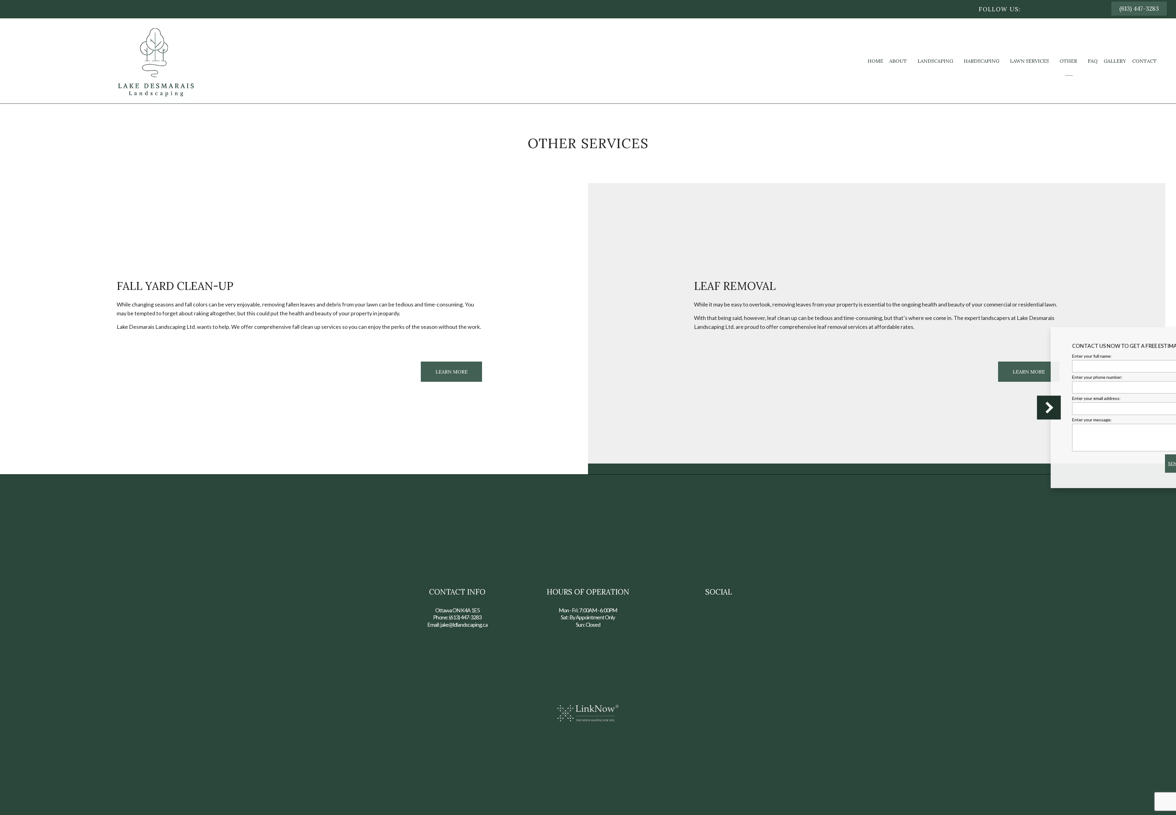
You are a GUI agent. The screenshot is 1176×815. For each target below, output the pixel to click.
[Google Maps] (1060, 9)
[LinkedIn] (1052, 9)
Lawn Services (1029, 61)
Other (1068, 61)
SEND (1122, 463)
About (898, 61)
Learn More (451, 372)
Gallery (1115, 61)
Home (875, 61)
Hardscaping (981, 61)
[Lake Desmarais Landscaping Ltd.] (156, 60)
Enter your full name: (1039, 356)
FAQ (1093, 61)
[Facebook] (1036, 9)
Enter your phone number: (1045, 377)
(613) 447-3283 (1139, 8)
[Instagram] (1044, 9)
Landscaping (935, 61)
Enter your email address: (1044, 398)
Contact (1144, 61)
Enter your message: (1039, 419)
